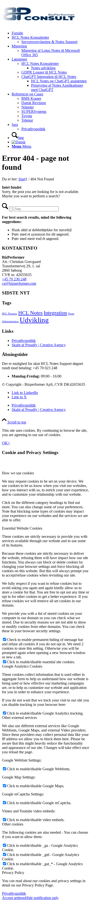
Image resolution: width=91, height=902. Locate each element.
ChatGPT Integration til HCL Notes (48, 77)
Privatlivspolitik (24, 341)
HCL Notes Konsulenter (40, 64)
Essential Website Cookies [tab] (22, 528)
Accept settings (13, 898)
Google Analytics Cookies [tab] (22, 666)
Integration (55, 313)
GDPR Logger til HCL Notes (44, 72)
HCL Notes (30, 313)
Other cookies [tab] (12, 824)
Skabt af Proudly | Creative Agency (39, 345)
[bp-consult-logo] (38, 25)
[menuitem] (50, 33)
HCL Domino (9, 313)
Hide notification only (42, 898)
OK (5, 443)
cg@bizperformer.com (19, 283)
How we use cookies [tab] (18, 473)
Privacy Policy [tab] (13, 873)
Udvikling (34, 320)
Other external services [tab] (19, 718)
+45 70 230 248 (14, 279)
